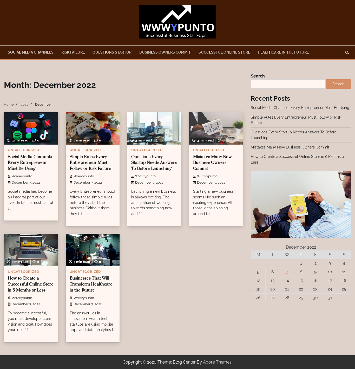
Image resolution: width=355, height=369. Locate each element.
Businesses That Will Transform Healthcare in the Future (91, 284)
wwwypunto (22, 176)
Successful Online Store (224, 52)
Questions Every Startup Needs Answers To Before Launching (154, 163)
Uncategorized (23, 150)
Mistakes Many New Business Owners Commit (212, 163)
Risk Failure (73, 52)
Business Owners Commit (165, 52)
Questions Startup (112, 52)
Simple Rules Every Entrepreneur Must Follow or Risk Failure (90, 163)
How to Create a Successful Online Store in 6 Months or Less (31, 284)
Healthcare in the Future (283, 52)
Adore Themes (217, 362)
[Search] (347, 52)
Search (258, 76)
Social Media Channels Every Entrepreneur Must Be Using (30, 163)
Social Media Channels (31, 52)
